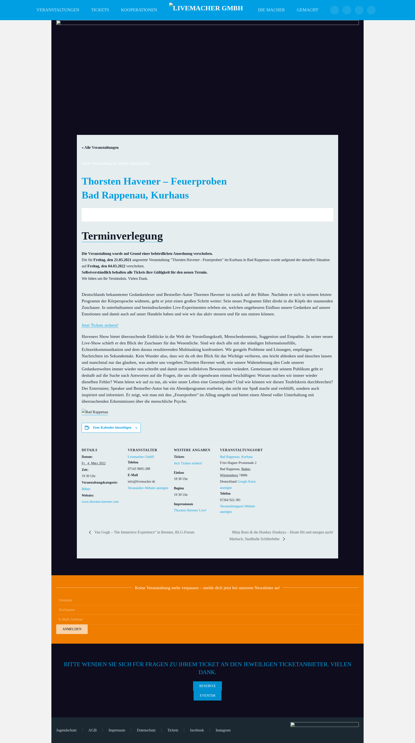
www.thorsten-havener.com (100, 501)
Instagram (223, 730)
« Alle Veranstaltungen (100, 147)
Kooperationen (139, 9)
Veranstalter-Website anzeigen (148, 488)
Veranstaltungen (58, 9)
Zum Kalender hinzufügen (112, 427)
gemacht (307, 9)
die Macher (271, 9)
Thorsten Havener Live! (190, 510)
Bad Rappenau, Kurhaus (236, 457)
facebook (197, 730)
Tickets (100, 9)
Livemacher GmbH (141, 457)
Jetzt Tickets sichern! (100, 325)
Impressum (117, 730)
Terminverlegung (122, 236)
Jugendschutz (66, 730)
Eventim (207, 695)
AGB (92, 730)
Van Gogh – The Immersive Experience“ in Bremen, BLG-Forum (143, 532)
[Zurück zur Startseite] (207, 10)
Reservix (207, 686)
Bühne (86, 489)
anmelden (71, 629)
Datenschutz (146, 730)
